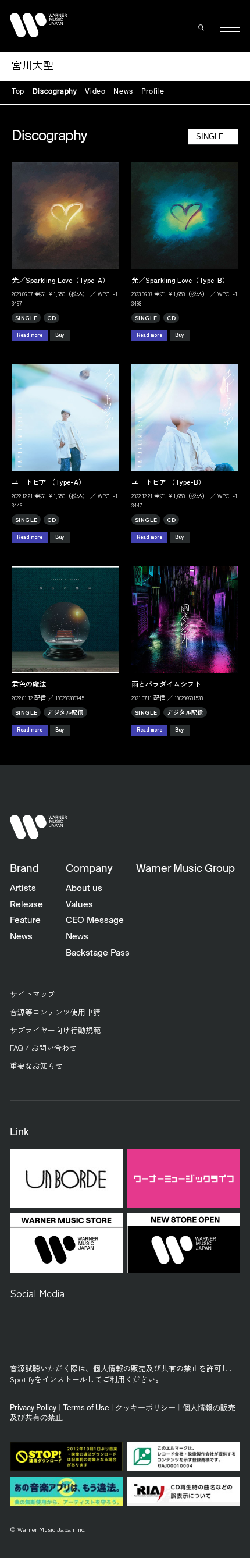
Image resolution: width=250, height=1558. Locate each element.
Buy (60, 335)
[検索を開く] (201, 27)
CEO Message (95, 920)
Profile (153, 91)
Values (79, 904)
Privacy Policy (33, 1408)
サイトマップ (32, 993)
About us (84, 888)
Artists (23, 888)
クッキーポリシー (145, 1408)
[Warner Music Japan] (38, 827)
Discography (55, 91)
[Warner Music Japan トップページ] (38, 24)
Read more (29, 335)
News (123, 91)
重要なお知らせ (36, 1065)
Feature (25, 920)
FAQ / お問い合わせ (43, 1047)
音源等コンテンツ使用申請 (55, 1011)
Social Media (37, 1293)
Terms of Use (86, 1408)
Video (95, 91)
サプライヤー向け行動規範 (55, 1029)
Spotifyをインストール (48, 1379)
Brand (24, 869)
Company (89, 869)
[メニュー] (230, 27)
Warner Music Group (185, 869)
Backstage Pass (98, 953)
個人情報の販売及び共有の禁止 (146, 1368)
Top (18, 91)
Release (26, 904)
